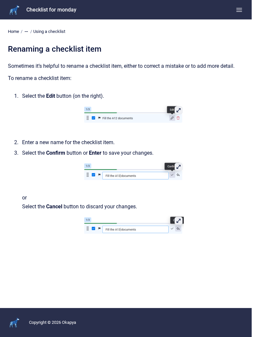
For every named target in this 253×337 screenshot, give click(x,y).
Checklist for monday (51, 10)
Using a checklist (49, 31)
